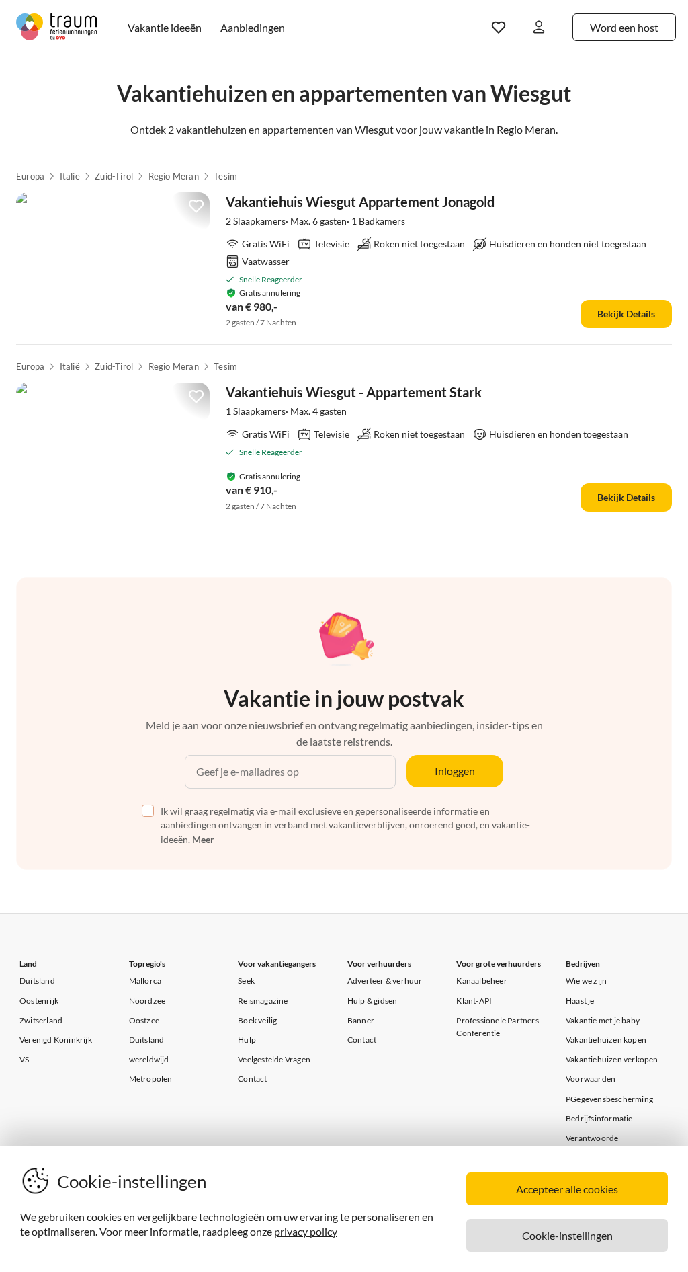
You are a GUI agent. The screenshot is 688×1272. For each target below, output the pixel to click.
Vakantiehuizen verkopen (612, 1059)
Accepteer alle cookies (567, 1189)
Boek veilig (257, 1020)
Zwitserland (40, 1020)
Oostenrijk (38, 1001)
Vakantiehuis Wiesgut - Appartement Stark (354, 392)
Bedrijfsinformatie (599, 1118)
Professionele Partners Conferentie (497, 1026)
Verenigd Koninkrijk (55, 1040)
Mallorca (145, 981)
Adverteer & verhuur (385, 981)
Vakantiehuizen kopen (606, 1040)
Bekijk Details (626, 313)
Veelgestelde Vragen (274, 1059)
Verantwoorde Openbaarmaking (598, 1144)
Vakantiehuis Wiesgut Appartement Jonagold (360, 202)
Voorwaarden (590, 1079)
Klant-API (474, 1001)
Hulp (247, 1040)
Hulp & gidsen (372, 1001)
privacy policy (305, 1231)
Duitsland (37, 981)
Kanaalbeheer (481, 981)
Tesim (225, 176)
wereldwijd (149, 1059)
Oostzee (144, 1020)
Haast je (580, 1001)
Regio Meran (173, 176)
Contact (252, 1079)
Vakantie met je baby (603, 1020)
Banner (360, 1020)
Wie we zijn (586, 981)
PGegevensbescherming (609, 1099)
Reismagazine (263, 1001)
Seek (246, 981)
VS (24, 1059)
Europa (30, 176)
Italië (70, 176)
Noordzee (147, 1001)
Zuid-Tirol (114, 176)
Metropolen (151, 1079)
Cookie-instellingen (567, 1235)
